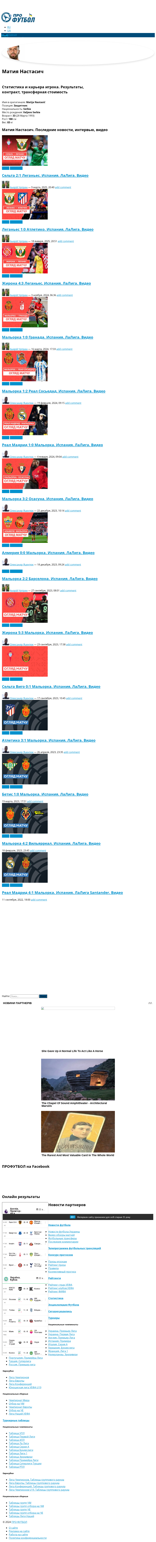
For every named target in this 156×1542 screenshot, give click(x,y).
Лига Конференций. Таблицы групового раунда (37, 1486)
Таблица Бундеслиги (21, 1450)
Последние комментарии (63, 1241)
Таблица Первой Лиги (22, 1436)
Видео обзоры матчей (61, 1235)
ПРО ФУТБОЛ (19, 1522)
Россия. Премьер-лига (22, 1364)
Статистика (55, 1298)
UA (9, 30)
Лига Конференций (20, 1384)
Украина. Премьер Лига (62, 1331)
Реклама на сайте (19, 1531)
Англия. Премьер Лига (61, 1337)
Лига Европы (16, 1380)
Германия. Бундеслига (61, 1347)
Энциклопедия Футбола (63, 1304)
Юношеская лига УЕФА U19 (25, 1387)
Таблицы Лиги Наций (21, 1516)
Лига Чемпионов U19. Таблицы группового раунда (39, 1489)
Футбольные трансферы (62, 1238)
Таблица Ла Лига (19, 1443)
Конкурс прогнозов (60, 1255)
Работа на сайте (18, 1534)
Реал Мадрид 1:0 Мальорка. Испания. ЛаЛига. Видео (52, 444)
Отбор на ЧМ (16, 1403)
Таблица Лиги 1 (18, 1453)
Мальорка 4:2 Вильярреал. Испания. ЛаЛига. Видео (51, 843)
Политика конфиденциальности (28, 1538)
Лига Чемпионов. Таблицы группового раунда (36, 1479)
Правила (53, 1268)
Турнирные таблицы (16, 1420)
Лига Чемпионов (19, 1377)
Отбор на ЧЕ (16, 1410)
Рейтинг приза (57, 1265)
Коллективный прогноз (62, 1271)
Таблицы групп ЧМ (20, 1502)
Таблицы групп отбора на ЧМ (26, 1506)
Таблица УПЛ (17, 1433)
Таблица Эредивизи (20, 1456)
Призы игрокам (57, 1261)
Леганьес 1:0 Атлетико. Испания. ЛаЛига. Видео (48, 229)
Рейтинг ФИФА (57, 1291)
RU (9, 27)
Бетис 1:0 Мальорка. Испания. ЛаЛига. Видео (45, 794)
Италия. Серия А (57, 1344)
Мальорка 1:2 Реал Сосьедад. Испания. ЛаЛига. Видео (53, 390)
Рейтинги (54, 1278)
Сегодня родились (60, 1311)
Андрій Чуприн (19, 187)
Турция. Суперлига (20, 1361)
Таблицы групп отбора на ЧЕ (26, 1513)
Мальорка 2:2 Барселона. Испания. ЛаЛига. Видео (50, 578)
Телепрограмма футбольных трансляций (74, 1248)
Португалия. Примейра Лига (26, 1357)
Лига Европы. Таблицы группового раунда (34, 1483)
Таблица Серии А (19, 1446)
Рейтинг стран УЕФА (60, 1284)
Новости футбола (59, 1225)
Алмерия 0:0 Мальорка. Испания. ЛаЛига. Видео (48, 552)
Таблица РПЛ (17, 1467)
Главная (12, 34)
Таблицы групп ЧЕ (19, 1509)
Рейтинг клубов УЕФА (61, 1288)
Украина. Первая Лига (61, 1334)
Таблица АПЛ (17, 1440)
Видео (5, 168)
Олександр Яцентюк (22, 403)
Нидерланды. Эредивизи (63, 1354)
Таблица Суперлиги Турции (25, 1463)
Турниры (54, 1318)
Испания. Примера (59, 1341)
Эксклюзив (16, 168)
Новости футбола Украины (64, 1231)
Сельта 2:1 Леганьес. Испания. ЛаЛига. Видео (45, 175)
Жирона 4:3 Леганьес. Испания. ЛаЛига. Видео (46, 283)
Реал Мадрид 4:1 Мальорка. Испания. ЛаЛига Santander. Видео (62, 892)
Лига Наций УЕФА (19, 1413)
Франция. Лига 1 (58, 1351)
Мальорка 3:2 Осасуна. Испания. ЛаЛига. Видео (47, 498)
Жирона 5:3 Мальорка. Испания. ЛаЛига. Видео (47, 632)
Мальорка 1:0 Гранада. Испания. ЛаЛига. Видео (47, 337)
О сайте (13, 1527)
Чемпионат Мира (19, 1400)
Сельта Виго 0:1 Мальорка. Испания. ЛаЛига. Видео (51, 686)
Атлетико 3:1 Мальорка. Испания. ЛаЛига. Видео (49, 740)
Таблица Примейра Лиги (23, 1460)
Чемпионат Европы (20, 1407)
